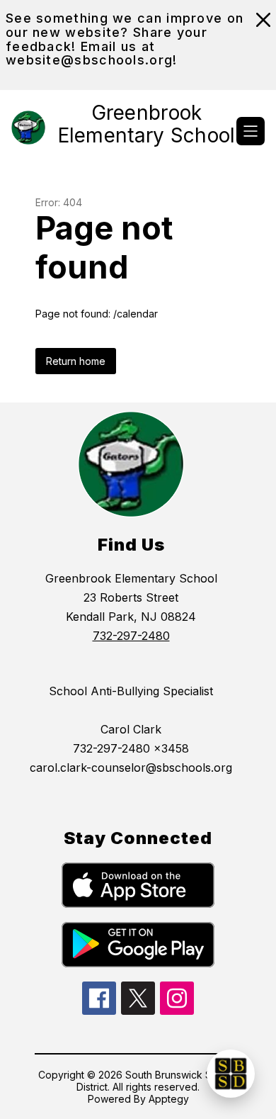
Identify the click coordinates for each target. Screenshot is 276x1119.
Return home (75, 361)
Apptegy (169, 1099)
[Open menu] (250, 131)
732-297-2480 (131, 636)
